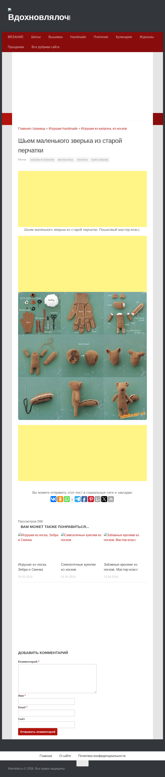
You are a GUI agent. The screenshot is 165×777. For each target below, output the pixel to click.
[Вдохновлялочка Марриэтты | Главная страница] (39, 16)
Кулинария (124, 37)
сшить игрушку (99, 159)
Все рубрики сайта (45, 47)
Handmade (78, 37)
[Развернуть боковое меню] (7, 119)
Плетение (101, 37)
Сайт (21, 718)
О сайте (65, 756)
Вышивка (55, 37)
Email (22, 707)
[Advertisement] (82, 85)
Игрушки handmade (63, 128)
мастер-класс (65, 159)
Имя (22, 695)
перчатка (82, 159)
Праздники (16, 47)
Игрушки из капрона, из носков (104, 128)
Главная (46, 756)
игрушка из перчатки (42, 159)
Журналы (147, 37)
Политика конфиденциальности (102, 756)
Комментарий (28, 661)
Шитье (36, 37)
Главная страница (31, 128)
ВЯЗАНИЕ (16, 37)
